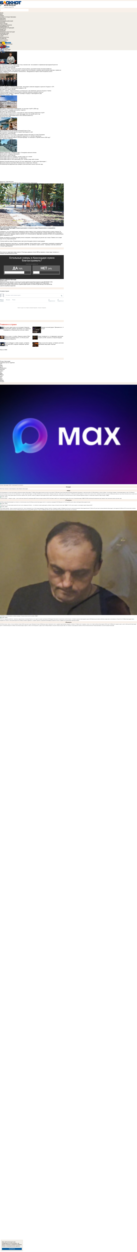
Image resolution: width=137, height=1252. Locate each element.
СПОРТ (1, 36)
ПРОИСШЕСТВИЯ (4, 33)
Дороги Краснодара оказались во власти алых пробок (43, 492)
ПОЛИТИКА (3, 30)
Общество (2, 181)
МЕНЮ (1, 13)
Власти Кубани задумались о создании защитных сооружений (33, 620)
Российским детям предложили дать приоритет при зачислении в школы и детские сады (104, 498)
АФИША (2, 15)
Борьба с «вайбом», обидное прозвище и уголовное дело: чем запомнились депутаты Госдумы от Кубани (25, 90)
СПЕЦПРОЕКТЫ (4, 34)
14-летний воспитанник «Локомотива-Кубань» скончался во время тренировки (99, 625)
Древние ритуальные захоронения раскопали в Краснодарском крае (76, 508)
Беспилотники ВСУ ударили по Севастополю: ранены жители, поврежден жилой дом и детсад (91, 493)
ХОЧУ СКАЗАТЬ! (4, 40)
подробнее (12, 362)
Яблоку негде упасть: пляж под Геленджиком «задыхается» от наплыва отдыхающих (20, 136)
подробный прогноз (4, 362)
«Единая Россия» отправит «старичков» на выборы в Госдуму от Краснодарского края (21, 93)
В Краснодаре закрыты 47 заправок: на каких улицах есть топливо (16, 156)
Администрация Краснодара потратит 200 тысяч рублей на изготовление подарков (20, 283)
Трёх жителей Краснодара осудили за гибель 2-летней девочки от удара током (29, 625)
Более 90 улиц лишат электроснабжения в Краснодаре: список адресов (105, 508)
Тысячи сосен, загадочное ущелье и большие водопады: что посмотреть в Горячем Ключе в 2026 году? (25, 137)
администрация (4, 285)
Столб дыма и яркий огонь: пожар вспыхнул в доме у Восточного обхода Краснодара (65, 498)
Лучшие (8, 299)
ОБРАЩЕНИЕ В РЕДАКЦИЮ (7, 27)
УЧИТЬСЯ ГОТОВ (8, 44)
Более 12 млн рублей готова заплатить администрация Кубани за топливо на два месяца (21, 284)
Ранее (13, 299)
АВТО (1, 14)
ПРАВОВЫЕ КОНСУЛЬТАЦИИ (7, 32)
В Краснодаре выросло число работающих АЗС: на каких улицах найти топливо (19, 159)
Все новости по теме (5, 67)
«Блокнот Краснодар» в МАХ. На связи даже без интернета (11, 485)
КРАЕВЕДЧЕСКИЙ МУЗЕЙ (6, 21)
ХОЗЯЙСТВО (3, 38)
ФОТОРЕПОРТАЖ (4, 37)
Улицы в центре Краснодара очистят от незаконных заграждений (44, 502)
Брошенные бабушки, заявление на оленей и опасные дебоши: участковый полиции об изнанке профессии (25, 68)
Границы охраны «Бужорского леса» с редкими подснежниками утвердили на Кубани (58, 624)
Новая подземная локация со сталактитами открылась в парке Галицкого (92, 495)
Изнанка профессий (5, 50)
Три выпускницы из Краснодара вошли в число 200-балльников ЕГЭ (16, 115)
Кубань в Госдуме (4, 72)
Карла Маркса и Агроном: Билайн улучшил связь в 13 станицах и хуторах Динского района (64, 625)
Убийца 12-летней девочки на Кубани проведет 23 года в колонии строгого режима (18, 615)
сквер (14, 285)
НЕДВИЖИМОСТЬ (4, 26)
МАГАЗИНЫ (8, 49)
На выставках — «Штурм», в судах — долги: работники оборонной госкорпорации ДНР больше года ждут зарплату (24, 498)
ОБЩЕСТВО (3, 29)
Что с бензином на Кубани (6, 138)
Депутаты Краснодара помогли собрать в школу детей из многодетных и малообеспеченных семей (56, 495)
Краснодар (10, 285)
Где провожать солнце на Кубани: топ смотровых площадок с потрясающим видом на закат (111, 492)
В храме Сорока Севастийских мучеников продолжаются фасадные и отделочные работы (73, 492)
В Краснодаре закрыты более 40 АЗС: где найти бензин (13, 158)
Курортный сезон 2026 (5, 116)
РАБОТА (9, 42)
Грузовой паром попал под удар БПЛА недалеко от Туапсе (30, 509)
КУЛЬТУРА (2, 22)
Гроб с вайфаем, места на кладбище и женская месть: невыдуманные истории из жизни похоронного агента (26, 71)
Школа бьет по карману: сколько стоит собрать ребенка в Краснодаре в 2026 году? (93, 624)
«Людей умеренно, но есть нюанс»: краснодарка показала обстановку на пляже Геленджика (22, 134)
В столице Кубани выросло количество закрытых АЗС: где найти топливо (21, 495)
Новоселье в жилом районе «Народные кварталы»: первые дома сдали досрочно (54, 493)
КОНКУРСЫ (3, 19)
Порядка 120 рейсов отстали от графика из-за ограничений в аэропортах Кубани (63, 620)
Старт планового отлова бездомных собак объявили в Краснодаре (15, 488)
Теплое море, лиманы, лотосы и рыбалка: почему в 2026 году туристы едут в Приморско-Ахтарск (20, 624)
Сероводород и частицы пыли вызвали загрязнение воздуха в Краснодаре (16, 492)
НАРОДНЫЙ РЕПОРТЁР (6, 25)
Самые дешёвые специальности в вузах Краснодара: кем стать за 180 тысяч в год (20, 114)
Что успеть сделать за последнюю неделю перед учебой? (81, 505)
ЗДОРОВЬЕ (3, 18)
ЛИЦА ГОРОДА (3, 23)
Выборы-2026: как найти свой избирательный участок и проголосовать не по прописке (60, 509)
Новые (2, 299)
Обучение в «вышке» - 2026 (6, 94)
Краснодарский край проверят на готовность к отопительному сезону (15, 502)
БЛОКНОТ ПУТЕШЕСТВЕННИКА (8, 17)
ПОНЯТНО (12, 1249)
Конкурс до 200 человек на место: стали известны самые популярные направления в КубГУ (22, 112)
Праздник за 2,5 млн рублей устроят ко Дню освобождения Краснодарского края (74, 502)
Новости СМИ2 (3, 349)
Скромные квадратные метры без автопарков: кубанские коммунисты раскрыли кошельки (21, 92)
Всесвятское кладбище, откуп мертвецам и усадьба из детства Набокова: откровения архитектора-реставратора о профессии (30, 70)
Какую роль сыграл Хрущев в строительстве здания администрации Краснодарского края (22, 282)
